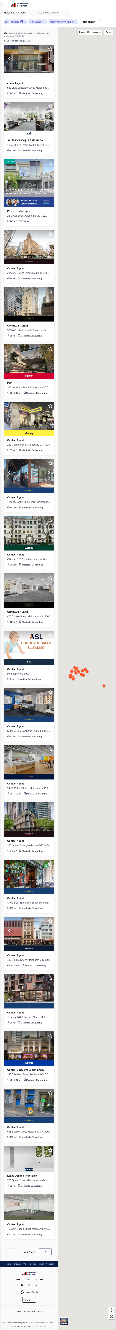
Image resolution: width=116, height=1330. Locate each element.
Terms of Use (29, 1311)
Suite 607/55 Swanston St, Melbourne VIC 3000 (29, 731)
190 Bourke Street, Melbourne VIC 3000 (29, 960)
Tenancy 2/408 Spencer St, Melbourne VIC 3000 (29, 502)
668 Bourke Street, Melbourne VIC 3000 (29, 1131)
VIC (26, 1264)
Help (29, 1279)
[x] (35, 1285)
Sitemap (40, 1311)
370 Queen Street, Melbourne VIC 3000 (29, 845)
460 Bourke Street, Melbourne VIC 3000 (29, 616)
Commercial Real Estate (19, 5)
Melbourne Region (38, 1264)
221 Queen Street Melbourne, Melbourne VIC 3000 (29, 1180)
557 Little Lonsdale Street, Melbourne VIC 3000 (29, 87)
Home (8, 1264)
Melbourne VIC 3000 (19, 673)
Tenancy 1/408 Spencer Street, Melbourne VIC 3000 (29, 1017)
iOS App (40, 1279)
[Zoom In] (111, 1310)
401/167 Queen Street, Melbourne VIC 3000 (29, 1228)
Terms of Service (38, 1326)
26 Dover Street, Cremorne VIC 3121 (28, 215)
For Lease (17, 1264)
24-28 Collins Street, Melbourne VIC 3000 (29, 788)
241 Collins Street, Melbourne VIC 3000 (29, 444)
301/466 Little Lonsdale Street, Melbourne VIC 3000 (29, 330)
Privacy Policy (20, 1326)
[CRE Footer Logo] (29, 1273)
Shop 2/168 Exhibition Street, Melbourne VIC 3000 (29, 902)
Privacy (18, 1311)
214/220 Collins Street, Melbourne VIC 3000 (29, 273)
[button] (9, 59)
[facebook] (22, 1285)
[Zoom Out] (111, 1316)
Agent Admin (32, 1292)
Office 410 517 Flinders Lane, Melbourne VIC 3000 (29, 559)
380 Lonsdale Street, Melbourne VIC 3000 (29, 387)
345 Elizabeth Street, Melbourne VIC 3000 (29, 1074)
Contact (18, 1279)
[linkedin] (29, 1285)
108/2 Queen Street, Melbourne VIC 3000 (29, 145)
